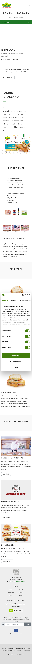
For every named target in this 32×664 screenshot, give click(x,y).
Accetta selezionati (16, 361)
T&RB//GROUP (19, 654)
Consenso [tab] (5, 300)
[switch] (27, 336)
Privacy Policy (17, 650)
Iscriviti (27, 624)
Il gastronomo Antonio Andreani (15, 458)
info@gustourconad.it (18, 581)
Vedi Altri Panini (7, 561)
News (10, 595)
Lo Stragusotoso (8, 392)
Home (11, 589)
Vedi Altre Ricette (7, 77)
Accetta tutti (16, 355)
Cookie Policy (26, 650)
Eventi (21, 595)
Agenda (21, 589)
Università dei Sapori (10, 501)
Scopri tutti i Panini (9, 545)
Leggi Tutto (6, 474)
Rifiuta (16, 367)
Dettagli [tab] (13, 300)
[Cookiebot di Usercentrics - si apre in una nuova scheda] (22, 295)
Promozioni (11, 592)
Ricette (21, 592)
